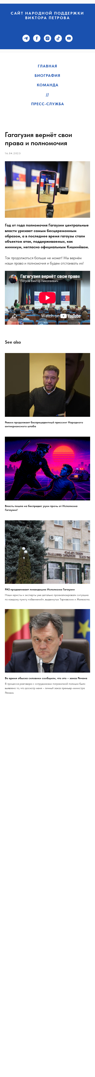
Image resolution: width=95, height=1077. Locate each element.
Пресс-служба (47, 104)
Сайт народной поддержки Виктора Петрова (47, 15)
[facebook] (36, 38)
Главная (47, 66)
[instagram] (47, 38)
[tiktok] (58, 38)
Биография (47, 75)
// (47, 94)
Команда (47, 85)
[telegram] (26, 38)
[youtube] (69, 38)
